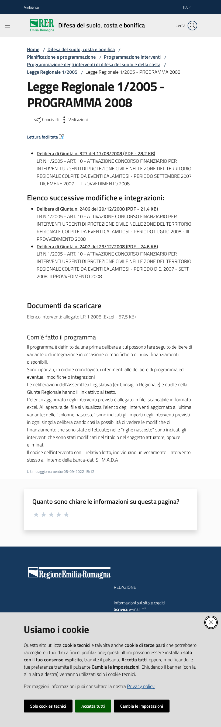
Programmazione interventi (132, 57)
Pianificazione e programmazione (61, 57)
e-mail (134, 609)
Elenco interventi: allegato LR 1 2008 (81, 316)
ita (185, 7)
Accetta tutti (93, 706)
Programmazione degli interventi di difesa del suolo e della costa (93, 64)
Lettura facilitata (42, 137)
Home (33, 49)
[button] (192, 25)
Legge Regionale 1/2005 (52, 72)
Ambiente (31, 7)
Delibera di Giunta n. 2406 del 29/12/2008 (97, 208)
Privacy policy (141, 686)
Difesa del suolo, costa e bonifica (81, 49)
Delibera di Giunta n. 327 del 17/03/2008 (96, 153)
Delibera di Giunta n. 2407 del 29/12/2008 (97, 246)
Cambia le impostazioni (141, 706)
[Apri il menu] (7, 25)
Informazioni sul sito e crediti (139, 603)
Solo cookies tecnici (48, 706)
